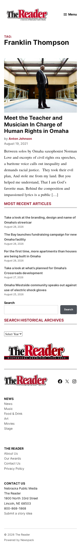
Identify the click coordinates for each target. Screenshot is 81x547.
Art (6, 418)
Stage (8, 428)
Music (8, 408)
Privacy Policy (14, 468)
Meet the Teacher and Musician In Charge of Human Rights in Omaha (36, 124)
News (8, 404)
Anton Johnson (20, 138)
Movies (9, 423)
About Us (11, 453)
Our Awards (12, 458)
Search (9, 303)
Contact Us (12, 463)
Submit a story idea (18, 513)
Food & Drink (13, 413)
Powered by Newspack (19, 540)
